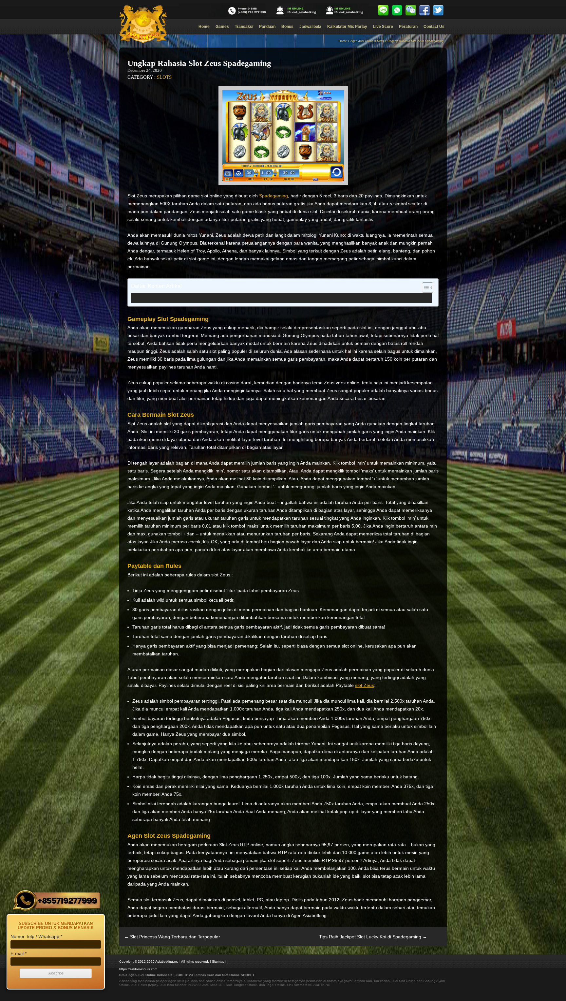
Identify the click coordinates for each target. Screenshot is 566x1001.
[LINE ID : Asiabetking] (383, 10)
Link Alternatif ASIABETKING (308, 985)
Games (222, 26)
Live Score (383, 26)
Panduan (267, 26)
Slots (380, 41)
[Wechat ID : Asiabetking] (411, 10)
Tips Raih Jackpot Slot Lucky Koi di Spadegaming (373, 936)
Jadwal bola (310, 26)
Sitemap (218, 961)
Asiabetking (128, 981)
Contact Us (434, 26)
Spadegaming (273, 195)
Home (204, 26)
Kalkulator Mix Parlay (347, 26)
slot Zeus (364, 685)
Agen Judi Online (361, 41)
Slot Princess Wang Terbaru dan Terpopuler (172, 936)
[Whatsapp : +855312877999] (397, 10)
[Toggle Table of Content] (424, 287)
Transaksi (244, 26)
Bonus (287, 26)
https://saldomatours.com (138, 969)
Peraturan (408, 26)
